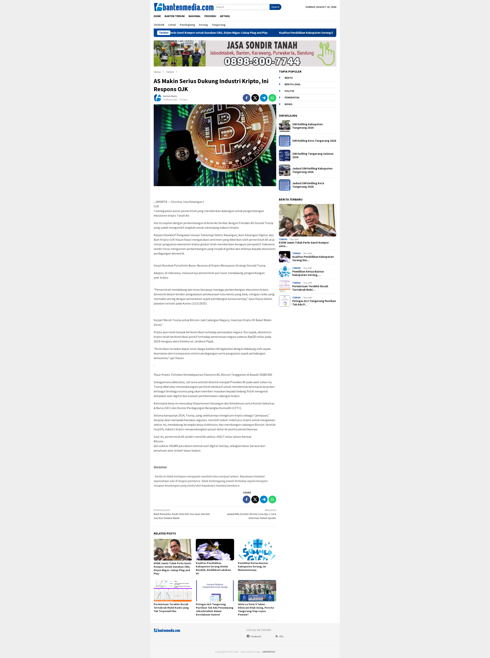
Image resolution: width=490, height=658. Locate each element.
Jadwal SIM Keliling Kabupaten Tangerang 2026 (312, 170)
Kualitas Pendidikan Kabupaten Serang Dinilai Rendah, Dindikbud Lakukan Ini (299, 32)
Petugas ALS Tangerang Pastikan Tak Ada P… (314, 302)
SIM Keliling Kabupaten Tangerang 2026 (307, 126)
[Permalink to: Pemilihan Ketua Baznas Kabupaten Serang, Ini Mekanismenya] (257, 549)
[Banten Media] (184, 6)
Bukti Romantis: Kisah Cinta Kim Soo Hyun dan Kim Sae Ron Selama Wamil (182, 514)
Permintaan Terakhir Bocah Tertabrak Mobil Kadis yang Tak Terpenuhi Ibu (171, 607)
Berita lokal (293, 84)
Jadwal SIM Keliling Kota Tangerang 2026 (308, 185)
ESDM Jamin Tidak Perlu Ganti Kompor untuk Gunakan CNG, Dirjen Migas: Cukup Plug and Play (176, 32)
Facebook (256, 636)
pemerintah (292, 97)
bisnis (288, 104)
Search (275, 7)
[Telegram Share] (264, 98)
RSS (281, 636)
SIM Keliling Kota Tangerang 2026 (314, 140)
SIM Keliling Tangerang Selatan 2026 (312, 155)
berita (289, 77)
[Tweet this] (255, 98)
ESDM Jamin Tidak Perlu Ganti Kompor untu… (304, 244)
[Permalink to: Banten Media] (157, 97)
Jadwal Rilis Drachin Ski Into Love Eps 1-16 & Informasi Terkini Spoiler (251, 514)
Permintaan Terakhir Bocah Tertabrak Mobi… (310, 288)
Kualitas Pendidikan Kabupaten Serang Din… (313, 258)
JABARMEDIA (268, 651)
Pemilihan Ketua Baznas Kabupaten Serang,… (308, 273)
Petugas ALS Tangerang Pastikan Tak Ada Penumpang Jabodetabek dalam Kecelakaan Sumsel (214, 609)
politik (289, 91)
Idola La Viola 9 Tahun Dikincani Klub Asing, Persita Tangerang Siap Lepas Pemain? (256, 609)
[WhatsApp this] (272, 98)
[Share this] (246, 98)
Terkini (283, 239)
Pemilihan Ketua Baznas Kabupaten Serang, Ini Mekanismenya (253, 566)
